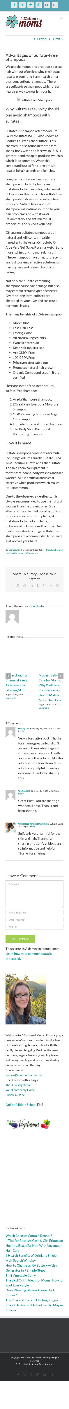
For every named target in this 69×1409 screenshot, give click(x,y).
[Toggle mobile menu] (61, 17)
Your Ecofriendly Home (20, 1090)
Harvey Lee (23, 728)
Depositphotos (46, 1364)
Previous (43, 39)
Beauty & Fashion (54, 549)
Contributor (14, 549)
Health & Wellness (14, 553)
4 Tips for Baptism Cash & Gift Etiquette (34, 1241)
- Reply (31, 826)
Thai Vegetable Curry (21, 1275)
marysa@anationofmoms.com (24, 1075)
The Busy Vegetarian (18, 1085)
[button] (8, 676)
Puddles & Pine (15, 1094)
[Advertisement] (34, 1183)
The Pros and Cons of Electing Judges (32, 1300)
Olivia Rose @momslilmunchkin (33, 823)
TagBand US (24, 791)
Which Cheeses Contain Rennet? (29, 1236)
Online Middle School (21, 1105)
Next (56, 39)
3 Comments (31, 553)
